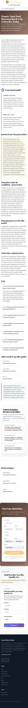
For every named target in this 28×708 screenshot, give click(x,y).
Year (5, 538)
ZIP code (6, 532)
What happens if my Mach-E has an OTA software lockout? (13, 332)
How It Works (4, 671)
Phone (16, 526)
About (2, 680)
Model (5, 544)
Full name (6, 520)
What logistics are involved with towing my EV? (13, 324)
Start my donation (14, 552)
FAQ (2, 678)
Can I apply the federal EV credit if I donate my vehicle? (14, 316)
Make (15, 538)
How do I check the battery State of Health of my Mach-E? (13, 349)
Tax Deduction (4, 673)
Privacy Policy (4, 692)
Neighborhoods (4, 682)
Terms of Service (5, 694)
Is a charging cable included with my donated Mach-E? (14, 308)
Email (5, 526)
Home (2, 8)
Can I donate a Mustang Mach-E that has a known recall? (13, 341)
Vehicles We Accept (5, 675)
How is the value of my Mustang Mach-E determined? (13, 287)
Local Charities (4, 684)
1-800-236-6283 (15, 5)
